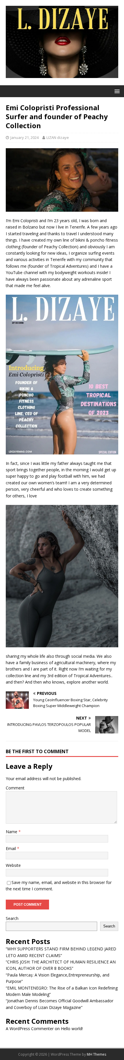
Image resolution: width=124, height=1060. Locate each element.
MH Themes (96, 1054)
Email (11, 848)
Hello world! (72, 1028)
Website (13, 865)
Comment (15, 788)
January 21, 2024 (24, 137)
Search (12, 918)
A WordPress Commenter (30, 1028)
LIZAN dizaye (57, 137)
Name (12, 831)
